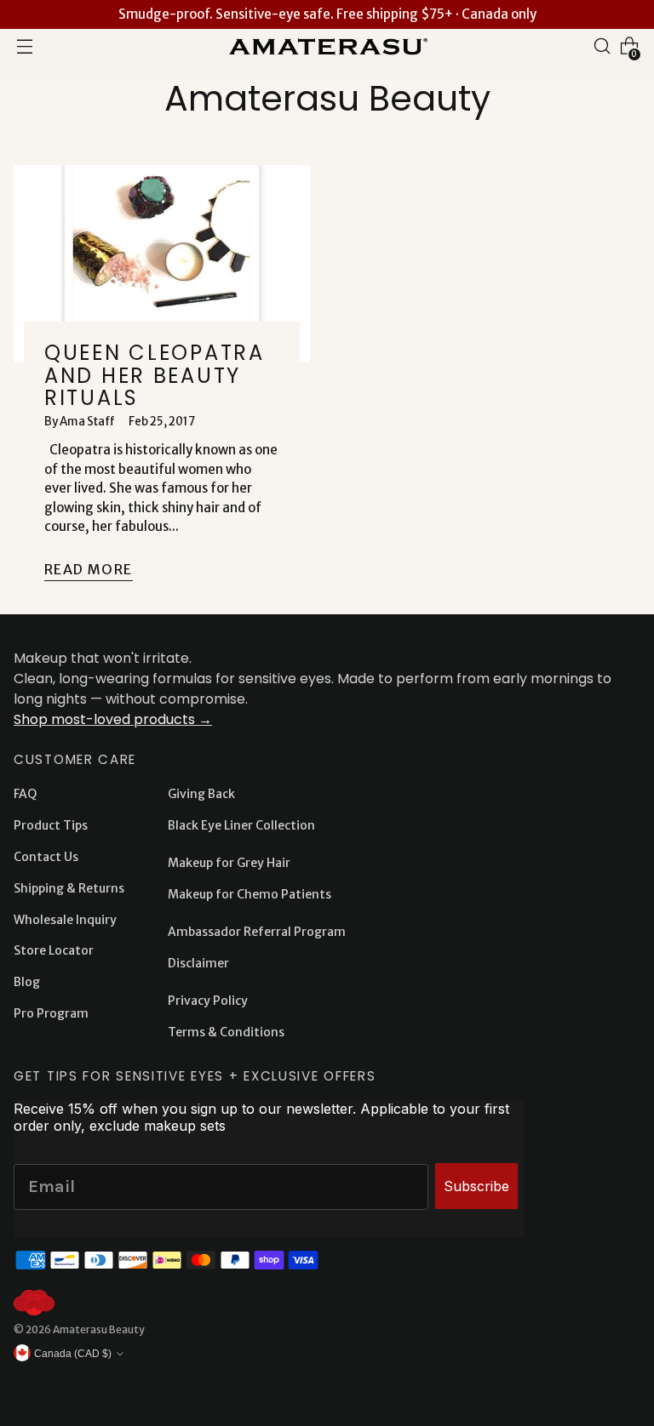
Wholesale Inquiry (65, 919)
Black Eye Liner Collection (241, 825)
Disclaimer (198, 963)
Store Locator (54, 950)
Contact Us (46, 856)
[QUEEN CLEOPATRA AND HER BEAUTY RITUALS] (162, 263)
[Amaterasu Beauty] (327, 45)
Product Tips (51, 825)
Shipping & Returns (69, 888)
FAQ (25, 793)
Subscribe (476, 1186)
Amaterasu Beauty (99, 1329)
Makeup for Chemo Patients (249, 894)
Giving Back (201, 793)
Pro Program (51, 1013)
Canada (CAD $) (73, 1353)
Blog (27, 982)
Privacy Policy (208, 1000)
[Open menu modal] (25, 46)
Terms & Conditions (226, 1032)
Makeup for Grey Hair (229, 862)
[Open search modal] (602, 46)
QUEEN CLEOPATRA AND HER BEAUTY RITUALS (154, 375)
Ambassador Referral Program (257, 931)
